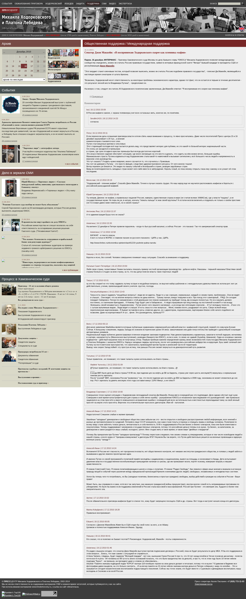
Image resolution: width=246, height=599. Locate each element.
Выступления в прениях (29, 377)
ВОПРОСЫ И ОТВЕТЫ (234, 35)
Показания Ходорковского (30, 311)
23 (25, 71)
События (8, 90)
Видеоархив (54, 58)
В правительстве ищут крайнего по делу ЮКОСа (44, 222)
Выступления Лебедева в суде (32, 328)
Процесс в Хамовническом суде (26, 279)
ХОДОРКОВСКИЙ (53, 4)
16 (25, 66)
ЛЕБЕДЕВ (68, 4)
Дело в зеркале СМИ (17, 173)
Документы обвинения (28, 355)
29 (19, 75)
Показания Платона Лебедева (31, 325)
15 (19, 66)
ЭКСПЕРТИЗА (125, 4)
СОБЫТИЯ (7, 4)
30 (25, 75)
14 (13, 66)
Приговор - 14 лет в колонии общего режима (38, 286)
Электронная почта (203, 584)
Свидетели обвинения (28, 359)
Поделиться (97, 96)
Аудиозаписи (54, 81)
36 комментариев (9, 141)
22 (19, 71)
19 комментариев (29, 197)
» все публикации (70, 270)
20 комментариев (9, 215)
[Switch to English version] (241, 30)
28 (13, 75)
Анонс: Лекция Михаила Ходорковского (40, 99)
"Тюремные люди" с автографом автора (40, 148)
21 (13, 71)
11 (38, 61)
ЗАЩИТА (80, 4)
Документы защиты (27, 338)
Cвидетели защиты (26, 342)
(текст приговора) (26, 289)
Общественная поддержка (104, 43)
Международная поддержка (148, 43)
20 (7, 71)
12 (44, 61)
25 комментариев (30, 115)
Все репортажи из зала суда (30, 300)
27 (7, 75)
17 (32, 66)
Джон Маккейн (107, 66)
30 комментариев (29, 255)
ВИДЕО (112, 4)
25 (38, 71)
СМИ (104, 4)
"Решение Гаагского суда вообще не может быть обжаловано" (30, 204)
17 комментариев (30, 161)
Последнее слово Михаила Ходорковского (37, 308)
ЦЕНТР (9, 10)
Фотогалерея (54, 69)
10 (32, 61)
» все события (71, 164)
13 (7, 66)
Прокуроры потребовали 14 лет (32, 352)
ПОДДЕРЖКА (93, 4)
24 (32, 71)
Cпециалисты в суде (27, 346)
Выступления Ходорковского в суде (34, 315)
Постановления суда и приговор (32, 383)
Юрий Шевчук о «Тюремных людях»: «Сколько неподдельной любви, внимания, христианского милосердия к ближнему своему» (50, 184)
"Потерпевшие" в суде (28, 363)
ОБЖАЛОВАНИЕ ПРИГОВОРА (29, 4)
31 (32, 75)
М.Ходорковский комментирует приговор (36, 319)
